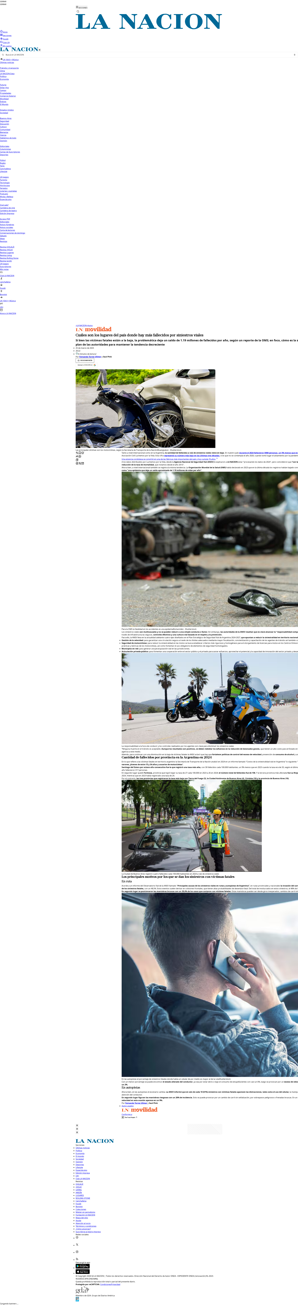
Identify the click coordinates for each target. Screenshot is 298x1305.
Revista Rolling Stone (9, 258)
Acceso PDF (5, 219)
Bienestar (4, 132)
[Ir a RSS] (77, 1259)
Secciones (7, 35)
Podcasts (4, 194)
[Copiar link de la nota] (77, 460)
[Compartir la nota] (77, 456)
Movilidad (4, 99)
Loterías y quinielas (8, 191)
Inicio (5, 32)
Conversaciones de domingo (12, 233)
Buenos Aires (6, 118)
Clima (2, 71)
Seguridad (4, 121)
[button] (149, 181)
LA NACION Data (7, 73)
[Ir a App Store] (83, 1273)
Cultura (3, 126)
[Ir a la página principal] (149, 28)
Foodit (5, 39)
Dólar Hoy (4, 87)
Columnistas (5, 149)
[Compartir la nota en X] (79, 463)
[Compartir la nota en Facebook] (77, 463)
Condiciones (105, 1284)
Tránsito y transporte (9, 68)
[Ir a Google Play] (83, 1268)
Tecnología (5, 182)
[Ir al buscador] (78, 11)
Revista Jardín (6, 261)
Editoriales (4, 146)
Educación (4, 124)
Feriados (4, 188)
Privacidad (115, 1284)
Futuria (3, 85)
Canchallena (5, 168)
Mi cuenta (7, 46)
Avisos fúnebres (7, 224)
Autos (89, 325)
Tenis (2, 166)
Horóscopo (5, 185)
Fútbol (3, 160)
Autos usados (128, 1106)
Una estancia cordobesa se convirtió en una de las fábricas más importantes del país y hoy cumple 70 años (169, 459)
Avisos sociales (6, 227)
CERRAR (3, 1)
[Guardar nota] (79, 453)
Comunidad (5, 129)
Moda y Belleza (6, 196)
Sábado (3, 236)
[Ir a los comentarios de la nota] (82, 453)
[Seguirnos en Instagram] (77, 1252)
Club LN (6, 42)
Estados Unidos (7, 110)
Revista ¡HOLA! (6, 249)
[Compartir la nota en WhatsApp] (79, 456)
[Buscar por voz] (294, 54)
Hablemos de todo (8, 138)
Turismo (3, 180)
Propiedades (5, 93)
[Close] (77, 1125)
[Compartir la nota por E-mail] (82, 463)
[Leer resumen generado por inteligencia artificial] (77, 453)
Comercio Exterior (8, 96)
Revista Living (6, 255)
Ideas (2, 238)
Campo (3, 90)
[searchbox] (148, 54)
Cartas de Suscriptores (10, 152)
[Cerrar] (39, 50)
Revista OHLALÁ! (7, 247)
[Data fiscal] (77, 1301)
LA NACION (81, 325)
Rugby (3, 163)
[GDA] (82, 1292)
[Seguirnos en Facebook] (77, 1238)
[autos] (94, 331)
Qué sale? (4, 205)
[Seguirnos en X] (77, 1245)
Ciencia (3, 135)
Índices (3, 101)
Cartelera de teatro (8, 210)
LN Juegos (4, 177)
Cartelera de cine (7, 208)
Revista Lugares (7, 252)
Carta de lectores (7, 230)
